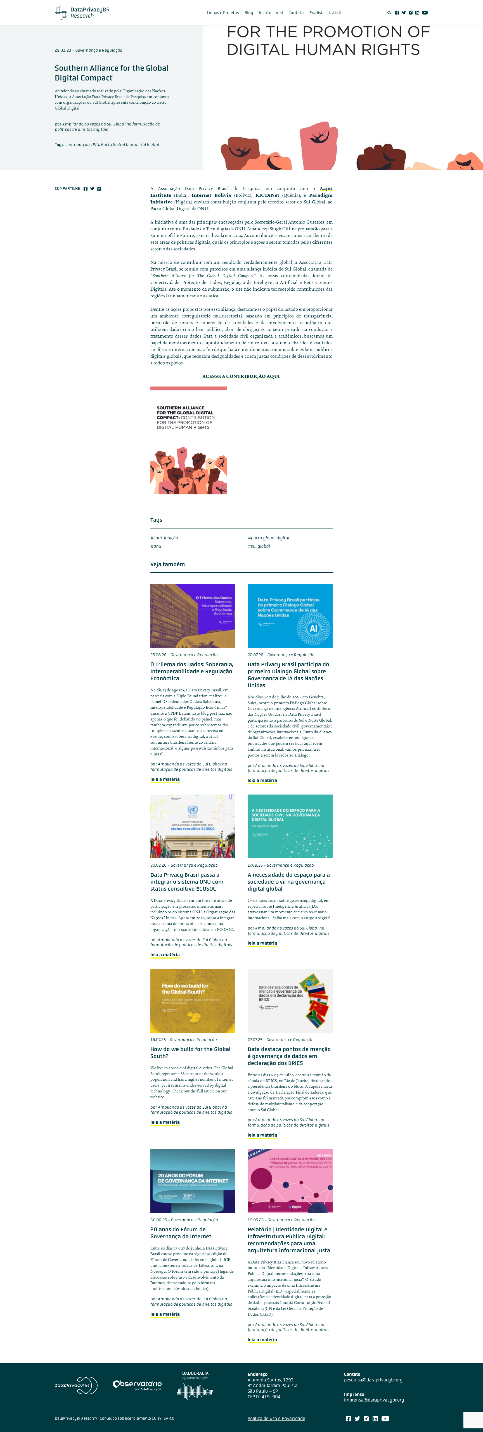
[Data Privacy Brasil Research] (82, 13)
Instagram (410, 12)
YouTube (425, 12)
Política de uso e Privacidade (276, 1418)
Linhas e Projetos (223, 12)
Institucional (271, 12)
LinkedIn (417, 12)
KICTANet (267, 195)
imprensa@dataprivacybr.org (374, 1400)
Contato (296, 12)
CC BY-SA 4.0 (163, 1418)
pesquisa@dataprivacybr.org (373, 1380)
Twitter (404, 12)
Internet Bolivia (211, 195)
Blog (249, 12)
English (316, 12)
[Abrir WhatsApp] (469, 1417)
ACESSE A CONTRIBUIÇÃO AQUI (241, 376)
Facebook (397, 12)
